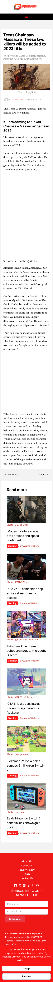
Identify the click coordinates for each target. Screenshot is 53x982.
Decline (26, 976)
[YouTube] (37, 885)
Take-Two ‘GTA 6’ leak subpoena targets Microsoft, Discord (26, 650)
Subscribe (15, 919)
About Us (26, 861)
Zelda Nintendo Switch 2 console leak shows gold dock (23, 822)
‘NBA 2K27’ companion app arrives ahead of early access (25, 593)
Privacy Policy (27, 869)
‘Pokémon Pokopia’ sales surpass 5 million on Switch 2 (25, 765)
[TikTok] (28, 885)
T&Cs (26, 873)
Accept (26, 968)
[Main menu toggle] (26, 17)
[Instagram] (24, 885)
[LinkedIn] (33, 885)
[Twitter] (20, 885)
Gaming (12, 546)
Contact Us (26, 878)
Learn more (31, 960)
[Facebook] (15, 885)
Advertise (26, 865)
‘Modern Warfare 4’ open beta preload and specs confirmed (23, 535)
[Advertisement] (26, 202)
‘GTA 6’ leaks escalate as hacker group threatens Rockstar (23, 708)
